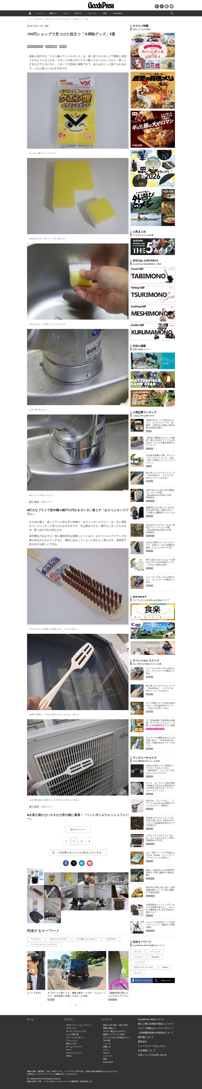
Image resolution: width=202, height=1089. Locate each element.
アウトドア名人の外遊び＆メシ (116, 1037)
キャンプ (137, 952)
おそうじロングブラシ (59, 939)
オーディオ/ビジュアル (76, 1031)
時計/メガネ (71, 1043)
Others (69, 1056)
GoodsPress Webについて (151, 1019)
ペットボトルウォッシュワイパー (44, 944)
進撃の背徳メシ (110, 1028)
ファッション (72, 1040)
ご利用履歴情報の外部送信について (155, 1032)
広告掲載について (147, 1050)
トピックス (92, 13)
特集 (105, 13)
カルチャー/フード (74, 1053)
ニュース (39, 13)
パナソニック (155, 952)
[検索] (172, 13)
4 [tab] (84, 1005)
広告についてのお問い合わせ (152, 1055)
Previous (30, 970)
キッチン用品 (51, 46)
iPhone (165, 967)
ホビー (69, 1050)
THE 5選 (106, 1040)
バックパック (139, 962)
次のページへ (77, 829)
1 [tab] (71, 1005)
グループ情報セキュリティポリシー (155, 1028)
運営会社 (142, 1041)
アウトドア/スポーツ (75, 1037)
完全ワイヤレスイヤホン (144, 967)
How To (78, 13)
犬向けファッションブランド (78, 1025)
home (30, 13)
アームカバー (36, 939)
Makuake (155, 957)
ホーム (29, 19)
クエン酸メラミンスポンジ (86, 939)
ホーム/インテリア (35, 46)
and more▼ (118, 13)
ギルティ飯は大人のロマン (114, 1031)
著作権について (145, 1037)
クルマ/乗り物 (72, 1034)
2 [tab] (75, 1005)
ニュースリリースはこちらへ (152, 1046)
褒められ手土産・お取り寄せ (115, 1025)
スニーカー (138, 957)
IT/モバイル (71, 1028)
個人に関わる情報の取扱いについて (155, 1023)
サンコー (137, 973)
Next (122, 970)
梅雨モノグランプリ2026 (114, 1034)
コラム (65, 13)
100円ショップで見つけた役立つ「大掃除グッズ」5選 (66, 19)
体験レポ (53, 13)
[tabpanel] (77, 976)
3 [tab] (80, 1005)
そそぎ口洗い (111, 939)
